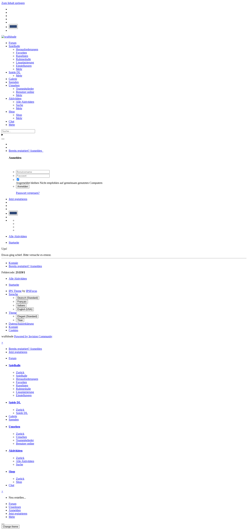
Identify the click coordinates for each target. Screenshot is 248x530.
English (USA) (24, 309)
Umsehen (14, 85)
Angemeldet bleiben (27, 182)
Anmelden (22, 186)
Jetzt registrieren (18, 199)
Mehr (19, 69)
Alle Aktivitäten (25, 101)
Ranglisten (22, 55)
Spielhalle (14, 46)
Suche (19, 105)
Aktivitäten (15, 98)
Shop (12, 111)
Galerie (13, 78)
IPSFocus (31, 290)
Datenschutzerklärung (21, 323)
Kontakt (13, 262)
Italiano (21, 305)
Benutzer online (25, 91)
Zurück (20, 372)
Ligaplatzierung (25, 62)
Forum (12, 42)
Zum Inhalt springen (13, 3)
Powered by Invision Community (33, 336)
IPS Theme (15, 290)
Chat (11, 121)
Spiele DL (15, 72)
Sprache (13, 294)
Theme (13, 312)
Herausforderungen (27, 49)
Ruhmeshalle (23, 59)
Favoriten (21, 52)
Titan (20, 320)
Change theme (10, 526)
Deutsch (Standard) (27, 297)
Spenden (14, 82)
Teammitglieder (25, 88)
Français (22, 301)
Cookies (13, 330)
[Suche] (2, 139)
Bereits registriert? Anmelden (26, 150)
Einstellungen (24, 65)
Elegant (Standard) (27, 316)
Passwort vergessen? (28, 192)
